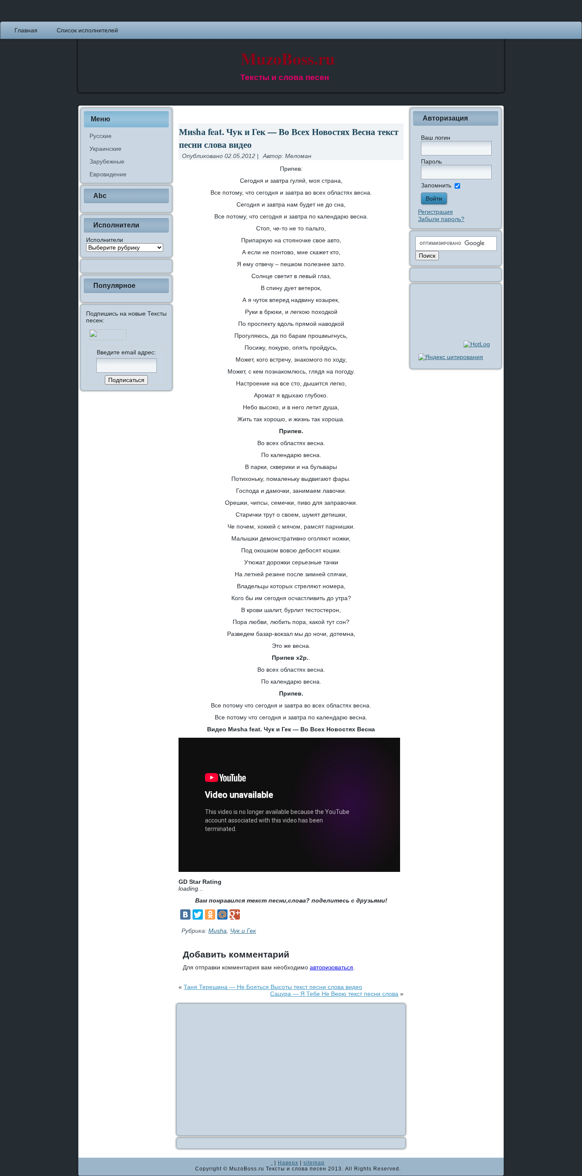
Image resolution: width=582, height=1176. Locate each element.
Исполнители (104, 239)
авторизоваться (331, 967)
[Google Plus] (235, 914)
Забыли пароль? (441, 219)
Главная (25, 30)
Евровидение (108, 174)
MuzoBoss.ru (288, 58)
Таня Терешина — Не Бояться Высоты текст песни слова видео (273, 986)
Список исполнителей (87, 30)
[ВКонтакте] (185, 914)
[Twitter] (198, 914)
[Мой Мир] (222, 914)
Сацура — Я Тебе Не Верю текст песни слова (334, 993)
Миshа (217, 930)
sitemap (314, 1163)
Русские (100, 135)
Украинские (105, 148)
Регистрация (435, 211)
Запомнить (436, 185)
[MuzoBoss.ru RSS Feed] (87, 1166)
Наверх (288, 1163)
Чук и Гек (243, 930)
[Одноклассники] (210, 914)
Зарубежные (106, 161)
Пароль (431, 161)
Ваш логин (435, 137)
